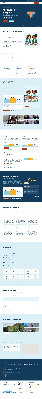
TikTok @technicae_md (13, 392)
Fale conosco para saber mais (7, 198)
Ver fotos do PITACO (14, 198)
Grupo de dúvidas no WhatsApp (8, 390)
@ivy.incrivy (28, 187)
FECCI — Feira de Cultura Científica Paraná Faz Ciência (12, 92)
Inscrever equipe (6, 21)
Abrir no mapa (7, 349)
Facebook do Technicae (6, 394)
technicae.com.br (5, 387)
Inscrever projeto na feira (7, 110)
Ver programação (11, 21)
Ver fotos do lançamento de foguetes (8, 167)
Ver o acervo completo (6, 333)
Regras (12, 110)
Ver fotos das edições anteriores (7, 125)
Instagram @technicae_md (6, 392)
